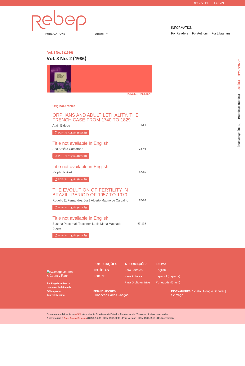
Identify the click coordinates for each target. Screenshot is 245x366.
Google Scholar (213, 291)
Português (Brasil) (239, 135)
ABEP (78, 314)
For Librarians (221, 33)
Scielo (196, 291)
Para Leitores (133, 270)
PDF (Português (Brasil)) (72, 132)
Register (201, 3)
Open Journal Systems (75, 318)
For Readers (179, 33)
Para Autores (133, 276)
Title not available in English (80, 143)
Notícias (101, 270)
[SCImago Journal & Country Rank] (60, 271)
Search (226, 15)
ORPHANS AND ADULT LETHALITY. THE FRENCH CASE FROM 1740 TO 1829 (95, 117)
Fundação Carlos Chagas (110, 295)
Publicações (105, 264)
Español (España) (239, 106)
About (100, 33)
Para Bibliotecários (137, 282)
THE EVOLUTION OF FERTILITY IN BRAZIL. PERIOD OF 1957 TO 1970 (90, 192)
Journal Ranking (56, 295)
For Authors (200, 33)
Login (219, 3)
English (239, 85)
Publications (55, 33)
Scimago (177, 295)
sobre (99, 276)
